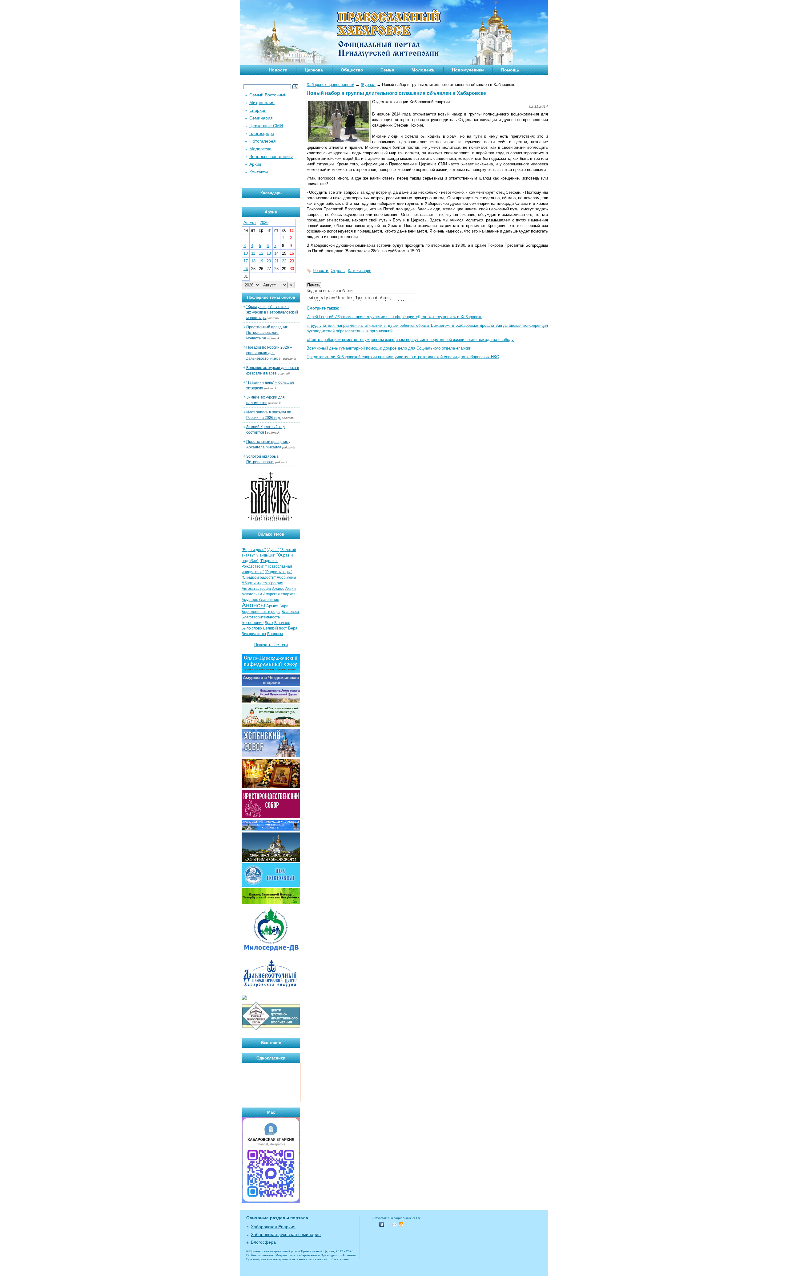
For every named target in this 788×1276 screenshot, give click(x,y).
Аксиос (278, 588)
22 (284, 261)
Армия (272, 606)
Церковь (314, 69)
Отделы (338, 270)
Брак (269, 623)
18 (253, 261)
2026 (264, 222)
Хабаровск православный (330, 84)
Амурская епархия (279, 594)
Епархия (258, 110)
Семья (387, 69)
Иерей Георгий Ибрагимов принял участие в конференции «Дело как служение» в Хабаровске (394, 316)
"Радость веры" (278, 572)
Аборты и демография (262, 583)
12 (261, 253)
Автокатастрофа (256, 588)
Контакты (258, 171)
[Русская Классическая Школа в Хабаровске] (271, 1029)
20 (269, 261)
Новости (278, 69)
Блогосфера (261, 133)
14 (276, 253)
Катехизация (359, 270)
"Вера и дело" (254, 550)
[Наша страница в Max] (271, 1201)
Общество (352, 69)
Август (249, 222)
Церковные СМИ (266, 125)
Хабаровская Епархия (273, 1226)
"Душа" (273, 550)
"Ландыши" (265, 555)
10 (245, 253)
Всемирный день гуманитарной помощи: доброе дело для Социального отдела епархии (389, 348)
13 (269, 253)
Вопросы (275, 634)
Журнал (368, 84)
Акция (290, 588)
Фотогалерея (262, 141)
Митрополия (262, 102)
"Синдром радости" (258, 577)
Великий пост (275, 628)
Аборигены (286, 577)
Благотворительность (261, 617)
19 (261, 261)
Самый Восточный (268, 94)
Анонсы (253, 605)
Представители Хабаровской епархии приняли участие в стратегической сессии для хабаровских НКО (403, 356)
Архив (255, 164)
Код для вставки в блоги (329, 290)
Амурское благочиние (260, 599)
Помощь (510, 69)
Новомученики (468, 69)
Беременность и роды (261, 612)
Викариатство (254, 634)
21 (276, 261)
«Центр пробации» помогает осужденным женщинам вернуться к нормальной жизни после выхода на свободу (410, 339)
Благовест (291, 612)
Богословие (252, 622)
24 (245, 268)
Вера (292, 628)
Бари (283, 606)
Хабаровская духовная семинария (286, 1234)
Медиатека (260, 148)
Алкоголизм (252, 594)
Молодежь (423, 69)
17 (245, 261)
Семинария (261, 117)
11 (253, 253)
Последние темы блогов (271, 297)
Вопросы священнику (271, 156)
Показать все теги (271, 644)
